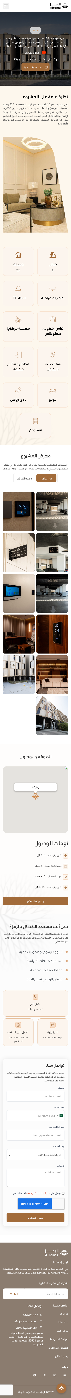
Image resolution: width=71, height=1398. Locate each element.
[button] (6, 6)
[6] (19, 674)
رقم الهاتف (58, 1107)
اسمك (61, 1087)
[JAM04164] (52, 593)
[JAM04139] (52, 511)
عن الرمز (64, 1313)
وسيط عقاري (61, 1356)
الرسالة (60, 1165)
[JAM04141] (19, 552)
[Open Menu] (61, 1388)
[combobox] (60, 1115)
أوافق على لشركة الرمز (37, 1193)
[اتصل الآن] (35, 997)
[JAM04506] (19, 511)
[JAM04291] (19, 593)
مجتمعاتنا (63, 1322)
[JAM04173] (52, 715)
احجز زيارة (52, 1032)
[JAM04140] (52, 552)
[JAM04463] (52, 674)
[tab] (46, 478)
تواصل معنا (62, 1330)
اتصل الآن (35, 1004)
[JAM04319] (52, 634)
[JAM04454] (19, 634)
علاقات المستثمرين (58, 1347)
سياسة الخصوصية (38, 1192)
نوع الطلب (58, 1146)
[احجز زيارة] (53, 1025)
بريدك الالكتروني (56, 1126)
